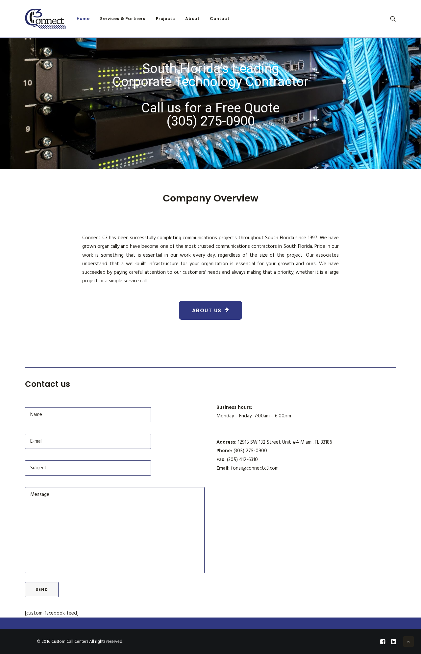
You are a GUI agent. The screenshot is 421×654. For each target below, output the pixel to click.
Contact (219, 18)
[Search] (393, 18)
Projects (165, 18)
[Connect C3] (45, 19)
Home (83, 18)
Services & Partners (122, 18)
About (192, 18)
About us (207, 310)
